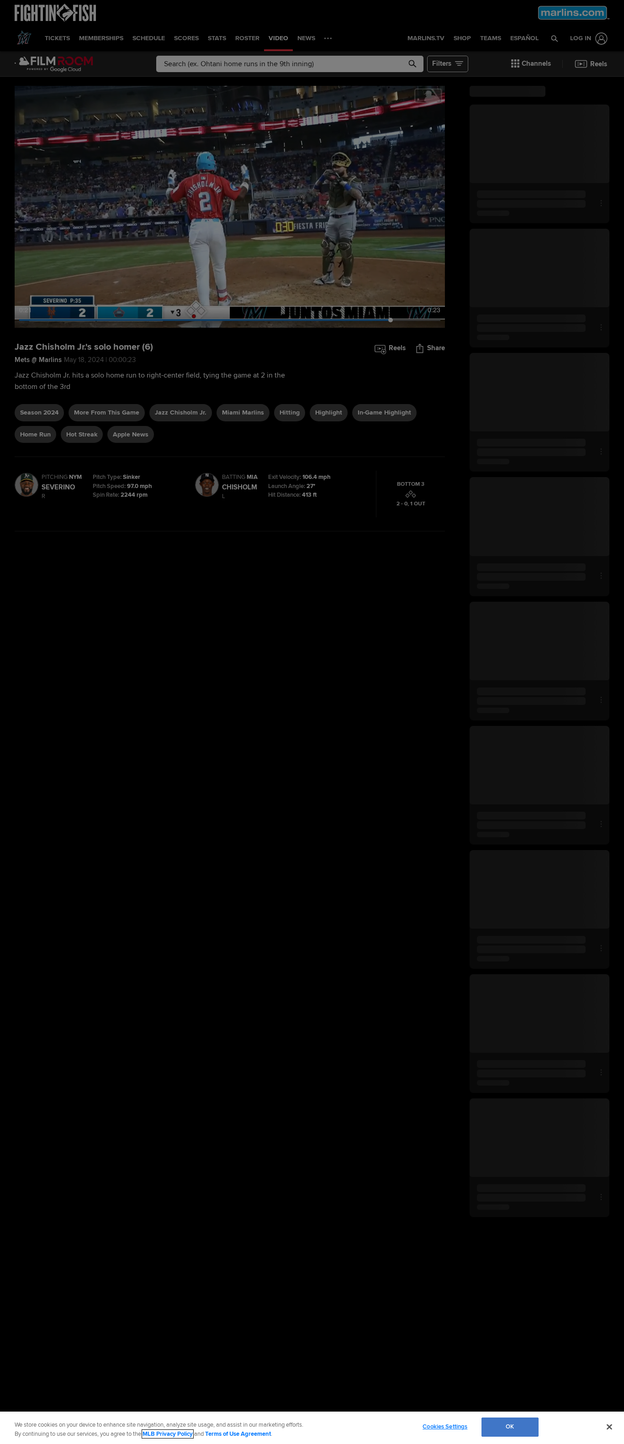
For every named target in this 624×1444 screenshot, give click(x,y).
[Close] (609, 1427)
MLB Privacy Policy (168, 1434)
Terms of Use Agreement (238, 1434)
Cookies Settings (445, 1426)
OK (510, 1426)
